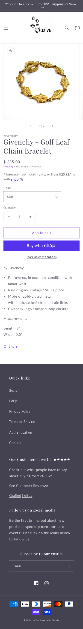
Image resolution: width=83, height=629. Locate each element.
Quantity (9, 208)
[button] (6, 28)
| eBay (27, 495)
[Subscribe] (69, 566)
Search (14, 390)
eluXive (36, 620)
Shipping (8, 166)
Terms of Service (22, 422)
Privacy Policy (19, 411)
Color (7, 188)
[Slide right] (52, 126)
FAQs (13, 401)
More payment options (41, 257)
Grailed (15, 495)
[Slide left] (31, 126)
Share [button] (13, 346)
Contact (15, 443)
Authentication (20, 432)
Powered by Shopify (49, 620)
